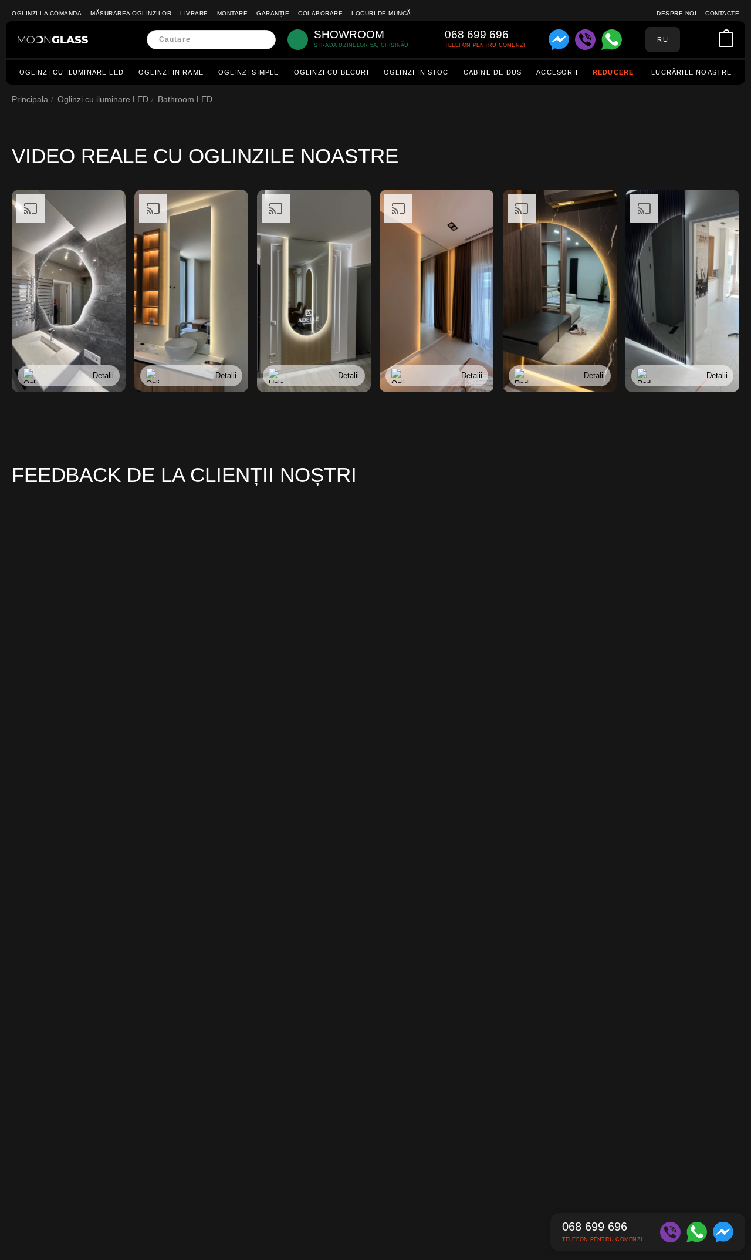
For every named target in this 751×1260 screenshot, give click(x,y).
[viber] (585, 39)
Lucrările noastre (691, 72)
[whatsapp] (611, 39)
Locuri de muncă (381, 13)
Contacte (722, 13)
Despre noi (676, 13)
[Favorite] (708, 39)
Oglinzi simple (248, 72)
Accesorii (557, 72)
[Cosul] (726, 39)
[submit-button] (263, 39)
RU (662, 39)
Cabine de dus (493, 72)
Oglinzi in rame (171, 72)
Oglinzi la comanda (47, 13)
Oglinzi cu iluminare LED (71, 72)
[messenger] (559, 39)
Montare (232, 13)
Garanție (272, 13)
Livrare (194, 13)
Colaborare (320, 13)
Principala (30, 99)
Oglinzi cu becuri (331, 72)
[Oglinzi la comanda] (53, 39)
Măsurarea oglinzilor (130, 13)
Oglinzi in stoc (416, 72)
